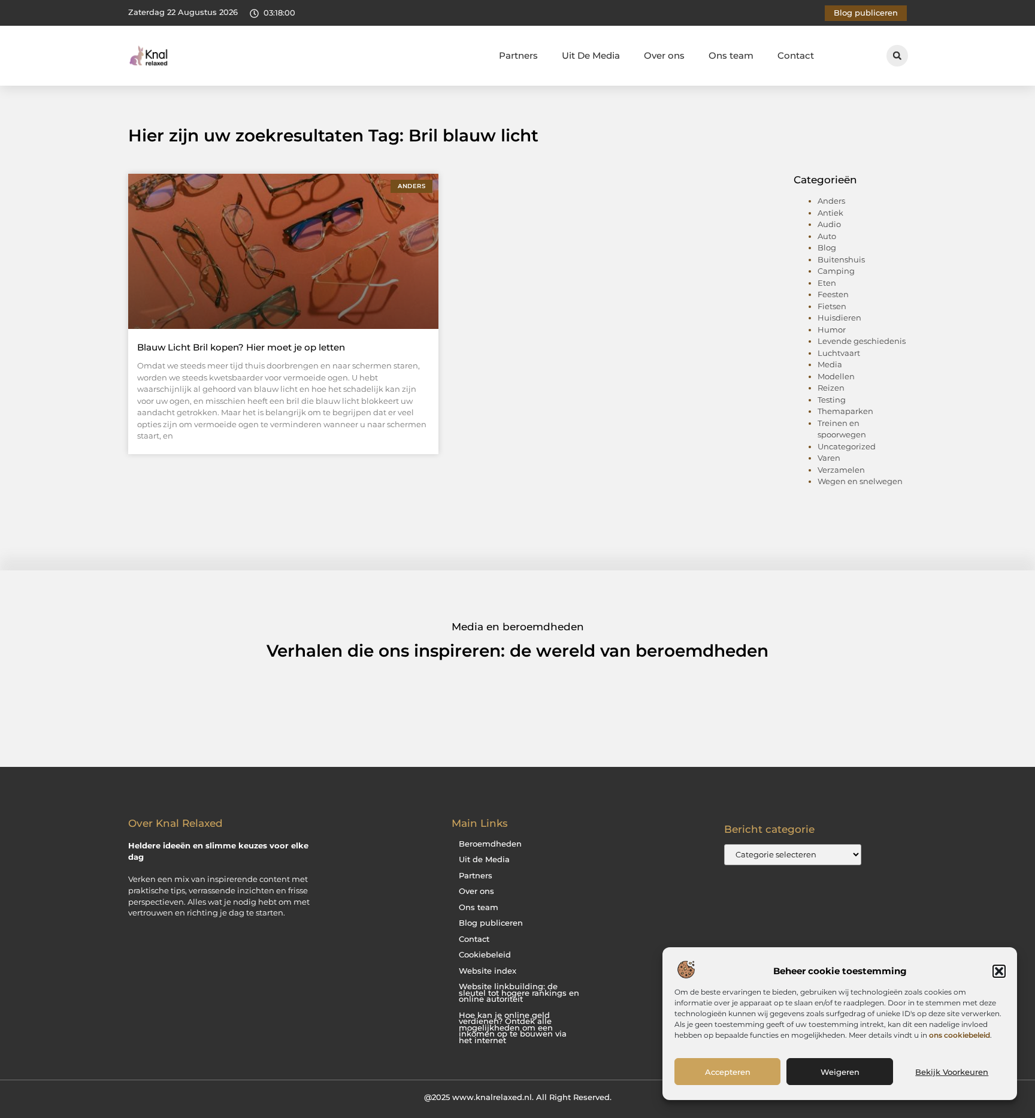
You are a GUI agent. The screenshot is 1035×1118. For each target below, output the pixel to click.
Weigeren (840, 1072)
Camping (836, 271)
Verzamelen (841, 470)
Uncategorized (847, 446)
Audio (829, 224)
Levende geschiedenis (862, 341)
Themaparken (845, 411)
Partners (518, 55)
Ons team (731, 55)
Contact (795, 55)
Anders (831, 201)
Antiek (830, 212)
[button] (999, 971)
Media (830, 364)
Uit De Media (591, 55)
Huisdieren (839, 317)
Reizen (831, 387)
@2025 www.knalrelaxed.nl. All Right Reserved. (518, 1097)
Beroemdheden (490, 843)
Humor (832, 329)
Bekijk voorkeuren (951, 1072)
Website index (487, 970)
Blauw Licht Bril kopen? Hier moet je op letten (241, 347)
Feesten (833, 294)
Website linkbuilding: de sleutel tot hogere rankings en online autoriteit (519, 993)
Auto (827, 236)
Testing (832, 399)
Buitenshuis (841, 259)
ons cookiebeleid (959, 1035)
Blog (827, 247)
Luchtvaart (839, 353)
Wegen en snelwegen (860, 481)
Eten (827, 283)
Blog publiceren (491, 922)
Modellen (836, 376)
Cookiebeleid (485, 954)
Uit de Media (484, 859)
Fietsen (832, 306)
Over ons (664, 55)
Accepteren (727, 1072)
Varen (829, 458)
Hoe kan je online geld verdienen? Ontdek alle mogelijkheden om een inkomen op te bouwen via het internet (513, 1028)
